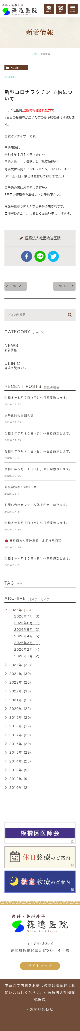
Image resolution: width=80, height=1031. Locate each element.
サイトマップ (40, 966)
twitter (53, 256)
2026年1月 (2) (27, 656)
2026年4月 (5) (27, 636)
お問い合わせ (42, 1009)
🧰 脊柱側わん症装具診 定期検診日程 (33, 540)
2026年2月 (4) (27, 649)
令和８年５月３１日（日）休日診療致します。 (38, 469)
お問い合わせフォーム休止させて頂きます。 (36, 504)
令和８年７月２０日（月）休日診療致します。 (38, 433)
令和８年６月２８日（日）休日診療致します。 (38, 451)
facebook (26, 256)
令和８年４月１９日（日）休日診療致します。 (38, 558)
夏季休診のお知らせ (19, 415)
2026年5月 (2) (27, 629)
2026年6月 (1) (27, 623)
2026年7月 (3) (27, 616)
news (15, 67)
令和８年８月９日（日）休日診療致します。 (36, 397)
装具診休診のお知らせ (20, 487)
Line (40, 256)
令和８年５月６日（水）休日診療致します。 (36, 522)
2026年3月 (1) (27, 643)
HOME (34, 54)
